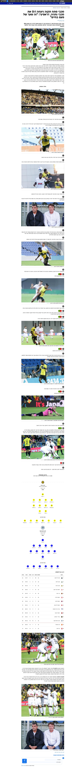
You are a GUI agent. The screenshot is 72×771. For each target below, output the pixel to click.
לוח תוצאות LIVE (55, 3)
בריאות (33, 1)
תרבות (46, 1)
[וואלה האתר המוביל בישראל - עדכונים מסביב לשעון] (62, 1)
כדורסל (39, 3)
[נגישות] (1, 1)
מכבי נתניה (62, 752)
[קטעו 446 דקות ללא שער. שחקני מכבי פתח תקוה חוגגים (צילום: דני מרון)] (42, 649)
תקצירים (30, 3)
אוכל (37, 1)
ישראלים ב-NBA (35, 3)
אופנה (21, 1)
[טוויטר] (9, 3)
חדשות (58, 1)
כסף (40, 1)
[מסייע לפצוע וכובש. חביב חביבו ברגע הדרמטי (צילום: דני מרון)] (42, 45)
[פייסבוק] (7, 3)
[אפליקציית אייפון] (11, 3)
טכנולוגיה (25, 1)
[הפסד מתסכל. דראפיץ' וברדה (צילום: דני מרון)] (42, 736)
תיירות (29, 1)
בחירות (50, 1)
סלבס (43, 1)
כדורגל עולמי (44, 3)
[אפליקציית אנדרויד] (12, 3)
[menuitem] (57, 1)
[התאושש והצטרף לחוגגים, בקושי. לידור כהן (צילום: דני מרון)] (42, 701)
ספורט (54, 1)
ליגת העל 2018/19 (59, 572)
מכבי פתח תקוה (57, 752)
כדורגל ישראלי (49, 3)
